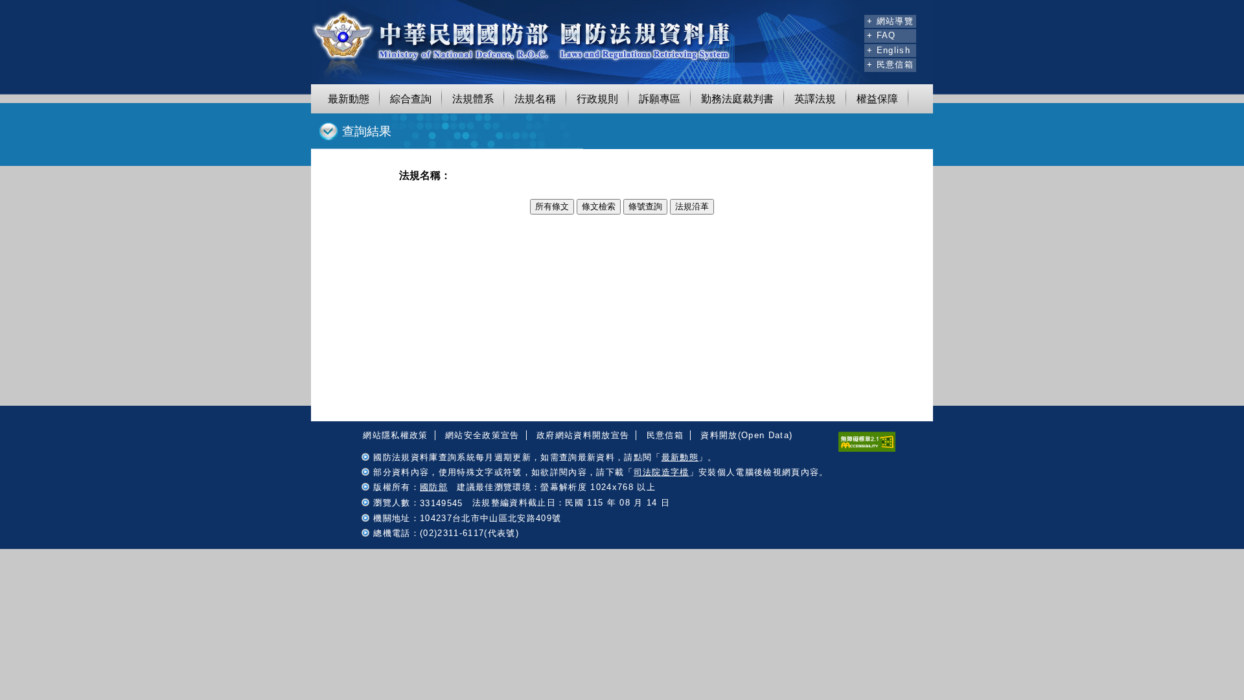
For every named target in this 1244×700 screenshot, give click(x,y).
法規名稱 (535, 98)
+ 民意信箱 (890, 64)
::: (852, 19)
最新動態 (348, 98)
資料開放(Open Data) (746, 435)
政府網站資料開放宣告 (582, 435)
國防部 (434, 487)
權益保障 (877, 98)
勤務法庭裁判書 (737, 98)
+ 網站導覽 (890, 21)
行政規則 (597, 98)
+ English (888, 50)
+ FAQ (881, 35)
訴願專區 (659, 98)
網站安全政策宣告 (482, 435)
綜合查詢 (411, 98)
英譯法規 (815, 98)
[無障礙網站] (866, 449)
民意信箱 (665, 435)
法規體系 (473, 98)
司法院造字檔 (661, 472)
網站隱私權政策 (395, 435)
